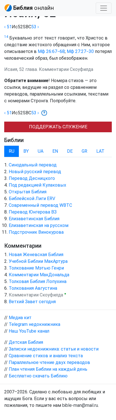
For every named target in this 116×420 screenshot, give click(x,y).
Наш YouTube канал (29, 331)
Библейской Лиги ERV (32, 198)
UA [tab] (40, 151)
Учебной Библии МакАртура (38, 261)
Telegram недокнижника (34, 324)
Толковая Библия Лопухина (37, 281)
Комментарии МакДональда (39, 274)
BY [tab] (26, 151)
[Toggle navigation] (103, 8)
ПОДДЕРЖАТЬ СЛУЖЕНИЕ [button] (58, 126)
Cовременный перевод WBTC (40, 205)
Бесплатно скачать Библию (38, 376)
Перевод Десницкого (32, 178)
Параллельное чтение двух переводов (49, 362)
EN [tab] (55, 151)
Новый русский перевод (35, 171)
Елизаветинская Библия (34, 218)
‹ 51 (8, 26)
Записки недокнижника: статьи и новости (54, 349)
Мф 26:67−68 (51, 51)
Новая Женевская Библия (36, 254)
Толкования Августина (33, 288)
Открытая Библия (27, 191)
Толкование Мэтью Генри (36, 268)
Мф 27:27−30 (80, 51)
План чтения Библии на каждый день (48, 369)
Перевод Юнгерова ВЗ (33, 212)
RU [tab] (11, 151)
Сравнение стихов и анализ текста (46, 355)
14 (6, 37)
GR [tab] (84, 151)
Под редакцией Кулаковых (37, 185)
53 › (35, 26)
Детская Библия (26, 342)
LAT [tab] (100, 151)
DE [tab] (70, 151)
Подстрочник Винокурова (36, 232)
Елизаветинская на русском (38, 225)
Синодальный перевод (33, 165)
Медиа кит (20, 317)
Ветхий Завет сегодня (32, 301)
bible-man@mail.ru (80, 405)
